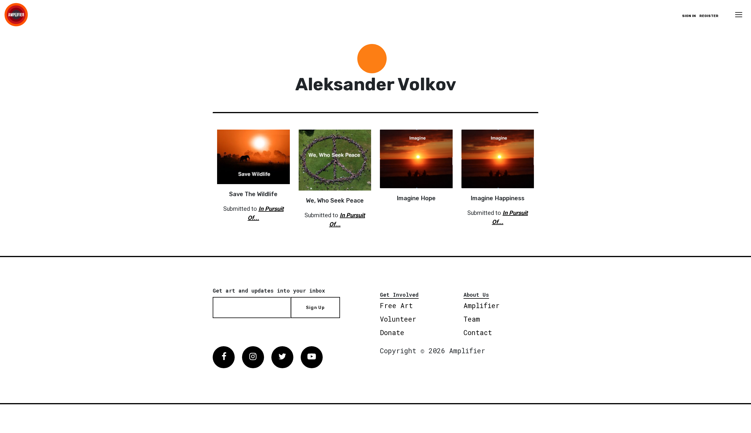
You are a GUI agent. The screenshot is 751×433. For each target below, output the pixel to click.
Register (708, 16)
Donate (392, 332)
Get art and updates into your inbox (269, 290)
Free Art (396, 305)
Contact (478, 332)
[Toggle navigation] (739, 14)
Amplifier (482, 305)
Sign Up (315, 307)
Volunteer (398, 319)
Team (472, 319)
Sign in (689, 16)
